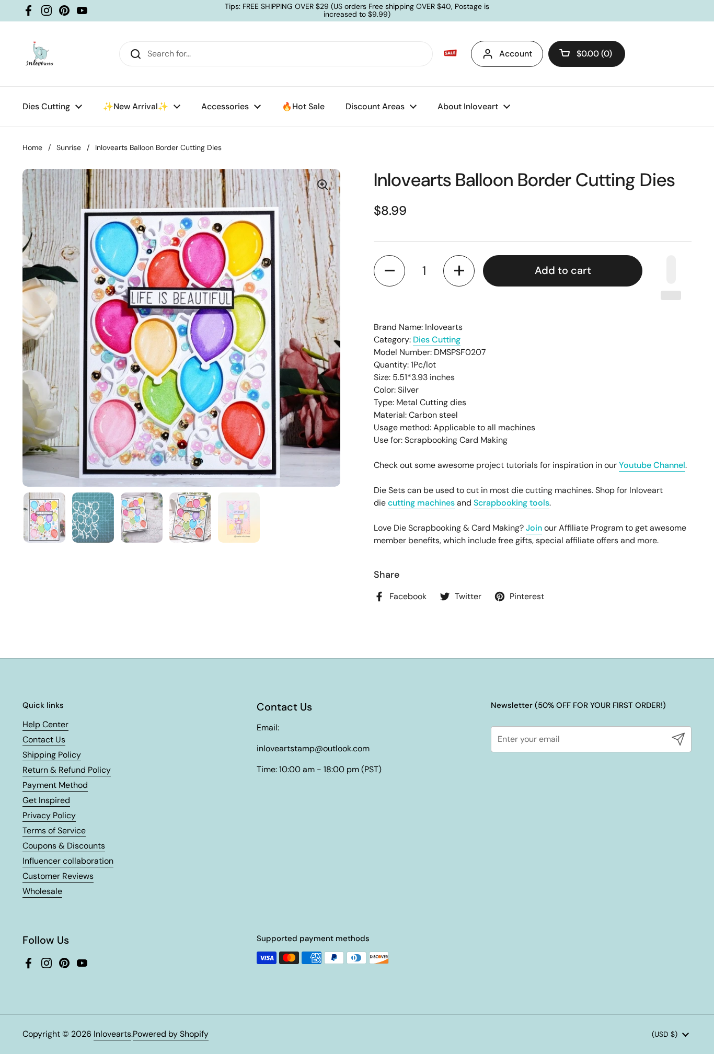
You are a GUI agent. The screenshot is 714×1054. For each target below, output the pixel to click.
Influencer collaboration (67, 860)
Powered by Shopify (171, 1033)
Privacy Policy (49, 815)
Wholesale (42, 891)
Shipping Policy (51, 754)
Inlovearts (112, 1033)
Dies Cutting (436, 339)
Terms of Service (54, 830)
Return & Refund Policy (66, 769)
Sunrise (68, 147)
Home (32, 147)
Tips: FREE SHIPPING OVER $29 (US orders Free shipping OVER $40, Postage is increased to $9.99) (357, 11)
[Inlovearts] (39, 54)
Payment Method (55, 785)
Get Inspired (46, 800)
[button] (586, 54)
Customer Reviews (58, 875)
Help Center (45, 724)
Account (515, 53)
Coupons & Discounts (63, 845)
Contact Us (43, 739)
